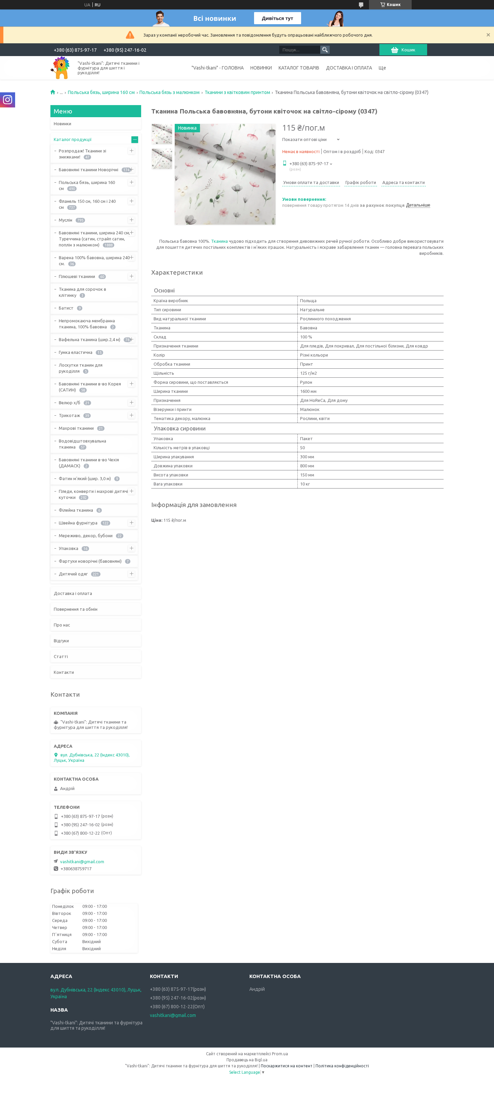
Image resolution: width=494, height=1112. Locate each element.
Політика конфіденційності (342, 1066)
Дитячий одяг (73, 573)
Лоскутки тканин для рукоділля (80, 368)
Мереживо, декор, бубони (86, 535)
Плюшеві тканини (77, 276)
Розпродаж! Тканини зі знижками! (82, 153)
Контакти (64, 672)
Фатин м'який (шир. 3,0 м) (85, 478)
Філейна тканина (76, 510)
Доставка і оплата (73, 593)
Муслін (65, 220)
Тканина (219, 241)
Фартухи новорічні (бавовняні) (90, 561)
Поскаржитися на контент (287, 1066)
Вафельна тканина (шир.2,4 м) (89, 339)
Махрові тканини (76, 428)
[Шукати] (325, 50)
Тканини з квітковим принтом (237, 92)
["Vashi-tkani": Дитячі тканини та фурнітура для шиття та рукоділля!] (60, 67)
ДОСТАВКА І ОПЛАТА (349, 68)
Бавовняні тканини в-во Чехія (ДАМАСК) (89, 462)
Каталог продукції (73, 139)
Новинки (62, 123)
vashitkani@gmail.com (82, 861)
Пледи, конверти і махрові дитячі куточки (93, 494)
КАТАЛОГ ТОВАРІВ (299, 68)
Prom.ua (280, 1054)
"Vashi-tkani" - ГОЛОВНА (218, 68)
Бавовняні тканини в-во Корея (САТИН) (90, 386)
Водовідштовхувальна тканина (82, 443)
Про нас (62, 624)
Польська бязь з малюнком (169, 92)
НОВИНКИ (261, 68)
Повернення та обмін (75, 609)
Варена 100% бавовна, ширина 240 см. (94, 260)
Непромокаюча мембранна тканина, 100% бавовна (87, 323)
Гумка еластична (75, 352)
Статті (61, 656)
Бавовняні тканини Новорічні (88, 169)
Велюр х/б (69, 402)
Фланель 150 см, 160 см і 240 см (87, 204)
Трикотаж (69, 415)
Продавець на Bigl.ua (247, 1060)
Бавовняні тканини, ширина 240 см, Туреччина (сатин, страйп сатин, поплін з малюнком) (94, 238)
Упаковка (68, 548)
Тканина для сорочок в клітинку (82, 292)
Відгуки (61, 640)
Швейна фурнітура (78, 522)
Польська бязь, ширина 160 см (101, 92)
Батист (66, 308)
